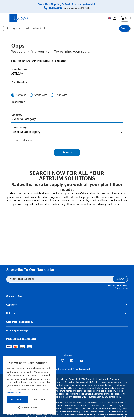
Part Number (19, 82)
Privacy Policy (121, 288)
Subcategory (19, 127)
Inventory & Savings (17, 331)
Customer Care (14, 296)
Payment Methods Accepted (21, 339)
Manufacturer (19, 69)
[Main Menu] (5, 18)
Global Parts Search (56, 60)
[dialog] (29, 385)
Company (11, 305)
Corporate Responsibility (19, 322)
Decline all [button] (41, 399)
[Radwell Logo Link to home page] (20, 18)
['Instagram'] (62, 361)
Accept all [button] (17, 399)
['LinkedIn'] (72, 361)
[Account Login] (115, 18)
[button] (67, 152)
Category (16, 114)
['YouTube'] (81, 361)
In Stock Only (24, 140)
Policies (10, 313)
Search (124, 28)
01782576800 (69, 8)
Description (18, 102)
